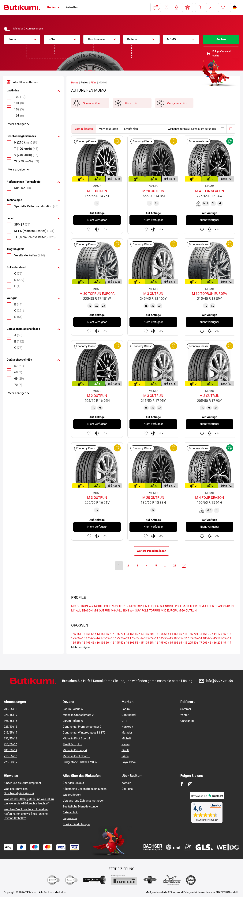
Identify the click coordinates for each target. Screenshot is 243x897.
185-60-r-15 (210, 638)
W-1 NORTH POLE (170, 606)
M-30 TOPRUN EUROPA (144, 606)
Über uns (127, 789)
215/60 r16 (10, 744)
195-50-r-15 (107, 642)
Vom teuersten (108, 129)
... (165, 565)
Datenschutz (70, 812)
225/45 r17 (10, 715)
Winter (184, 715)
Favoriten (166, 7)
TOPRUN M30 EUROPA (163, 610)
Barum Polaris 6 (73, 721)
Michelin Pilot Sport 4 (76, 738)
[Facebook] (181, 784)
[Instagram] (190, 784)
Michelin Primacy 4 (75, 750)
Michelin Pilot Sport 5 (76, 756)
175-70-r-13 (122, 638)
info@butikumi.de (219, 681)
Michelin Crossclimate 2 (78, 715)
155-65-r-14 (107, 634)
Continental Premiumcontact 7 (82, 726)
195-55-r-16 (151, 642)
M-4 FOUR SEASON (213, 606)
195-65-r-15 (180, 642)
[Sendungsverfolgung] (155, 7)
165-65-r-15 (180, 634)
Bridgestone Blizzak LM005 (80, 762)
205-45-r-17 (224, 642)
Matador (127, 732)
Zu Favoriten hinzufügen (89, 229)
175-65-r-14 (93, 638)
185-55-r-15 (166, 638)
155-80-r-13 (137, 634)
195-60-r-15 (166, 642)
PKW (93, 82)
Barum (126, 709)
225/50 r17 (10, 762)
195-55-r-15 (137, 642)
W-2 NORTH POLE (100, 606)
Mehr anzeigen (17, 124)
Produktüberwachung (105, 229)
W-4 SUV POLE (139, 610)
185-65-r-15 (78, 642)
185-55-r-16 (180, 638)
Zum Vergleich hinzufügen (97, 229)
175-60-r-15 (78, 638)
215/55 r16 (10, 756)
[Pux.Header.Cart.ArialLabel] (222, 7)
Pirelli (125, 750)
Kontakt (126, 783)
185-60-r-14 (195, 638)
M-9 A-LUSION (120, 610)
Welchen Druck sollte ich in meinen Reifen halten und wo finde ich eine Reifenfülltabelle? (26, 814)
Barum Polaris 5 (73, 709)
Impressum (70, 818)
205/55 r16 (10, 709)
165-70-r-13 (195, 634)
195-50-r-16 (122, 642)
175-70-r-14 (137, 638)
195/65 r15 (10, 721)
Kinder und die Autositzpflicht (22, 783)
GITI (124, 721)
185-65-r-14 (224, 638)
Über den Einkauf (73, 783)
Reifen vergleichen (176, 7)
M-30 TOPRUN (192, 606)
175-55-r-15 (224, 634)
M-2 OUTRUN (120, 606)
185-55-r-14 (151, 638)
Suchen (221, 39)
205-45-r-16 (210, 642)
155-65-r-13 (93, 634)
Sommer (185, 709)
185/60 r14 (10, 750)
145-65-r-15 (78, 634)
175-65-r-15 (107, 638)
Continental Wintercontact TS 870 (84, 732)
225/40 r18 (10, 726)
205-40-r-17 (195, 642)
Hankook (127, 726)
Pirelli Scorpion (72, 744)
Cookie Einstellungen (76, 824)
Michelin (127, 738)
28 (174, 565)
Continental (129, 715)
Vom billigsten (83, 129)
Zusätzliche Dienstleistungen (81, 806)
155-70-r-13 (122, 634)
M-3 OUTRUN (79, 606)
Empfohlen (131, 129)
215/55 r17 (10, 732)
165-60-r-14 (151, 634)
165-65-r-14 (166, 634)
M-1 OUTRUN (101, 610)
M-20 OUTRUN (187, 610)
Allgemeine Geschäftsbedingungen (85, 789)
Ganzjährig (187, 721)
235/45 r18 (10, 738)
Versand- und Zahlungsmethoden (83, 800)
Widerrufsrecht (72, 794)
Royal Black (129, 762)
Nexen (125, 744)
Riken (125, 756)
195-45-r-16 (93, 642)
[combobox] (22, 39)
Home (74, 82)
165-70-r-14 (210, 634)
